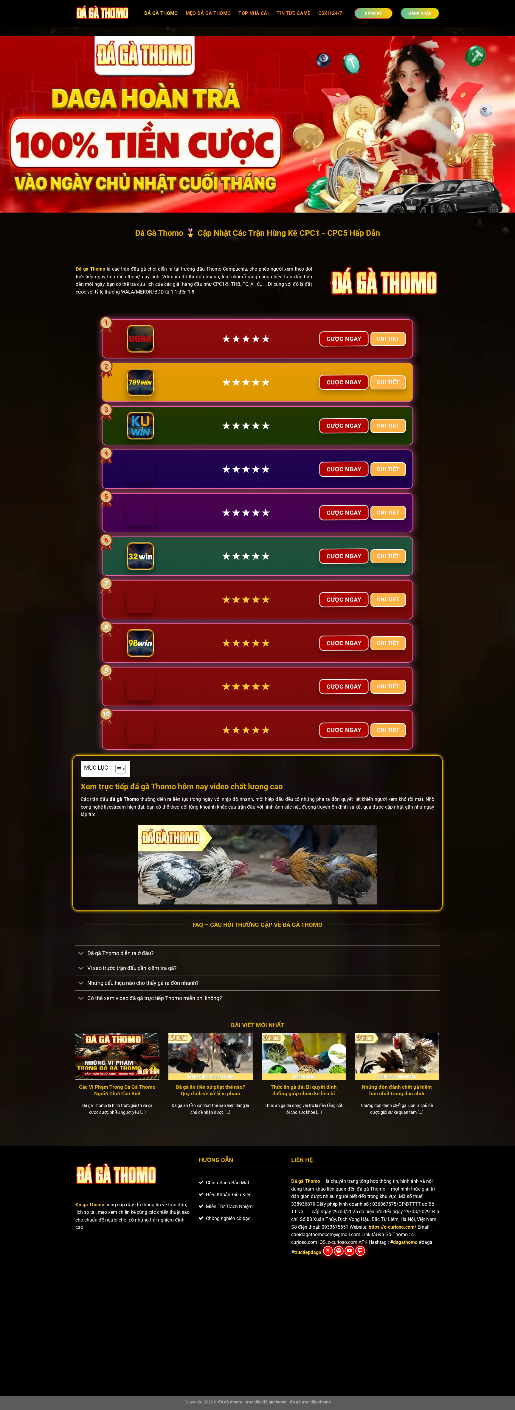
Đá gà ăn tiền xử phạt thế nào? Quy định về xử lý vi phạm (210, 1090)
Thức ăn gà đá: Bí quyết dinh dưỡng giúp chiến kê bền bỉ (304, 1090)
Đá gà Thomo (305, 1181)
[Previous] (74, 1081)
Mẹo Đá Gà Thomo (208, 13)
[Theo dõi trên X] (328, 1251)
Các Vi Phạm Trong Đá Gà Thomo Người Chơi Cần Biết (117, 1090)
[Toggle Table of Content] (117, 769)
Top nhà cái (253, 13)
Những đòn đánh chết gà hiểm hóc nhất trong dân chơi (397, 1090)
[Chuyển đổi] (81, 953)
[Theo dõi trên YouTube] (349, 1251)
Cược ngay (344, 338)
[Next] (440, 1081)
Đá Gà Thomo (161, 13)
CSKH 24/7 (330, 13)
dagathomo (405, 1242)
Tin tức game (294, 13)
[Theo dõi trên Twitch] (360, 1251)
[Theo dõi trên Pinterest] (339, 1251)
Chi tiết (388, 339)
